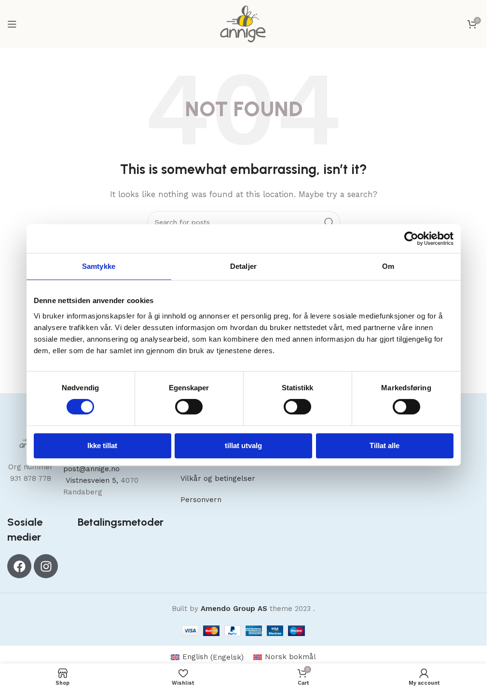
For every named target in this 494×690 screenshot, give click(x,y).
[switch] (189, 406)
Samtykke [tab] (98, 266)
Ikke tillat (102, 445)
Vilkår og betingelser (217, 478)
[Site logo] (243, 23)
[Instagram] (46, 566)
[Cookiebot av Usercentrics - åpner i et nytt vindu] (411, 238)
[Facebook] (19, 566)
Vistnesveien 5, (92, 480)
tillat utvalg (243, 445)
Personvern (200, 499)
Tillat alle (384, 445)
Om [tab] (388, 266)
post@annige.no (91, 468)
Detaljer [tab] (243, 266)
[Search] (329, 222)
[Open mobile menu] (12, 24)
